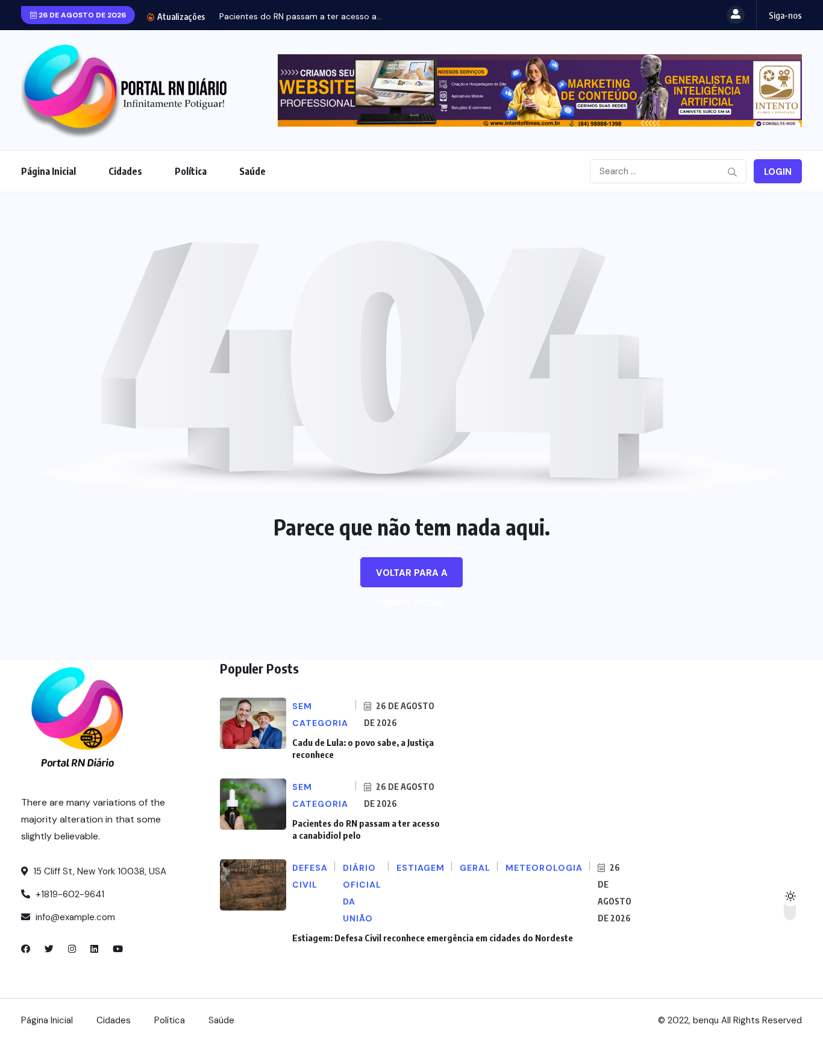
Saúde (252, 171)
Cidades (125, 171)
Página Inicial (48, 171)
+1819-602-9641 (68, 894)
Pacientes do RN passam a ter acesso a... (300, 16)
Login (778, 172)
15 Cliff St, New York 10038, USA (98, 871)
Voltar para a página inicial (412, 577)
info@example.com (74, 917)
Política (191, 171)
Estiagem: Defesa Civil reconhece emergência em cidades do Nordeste (432, 937)
